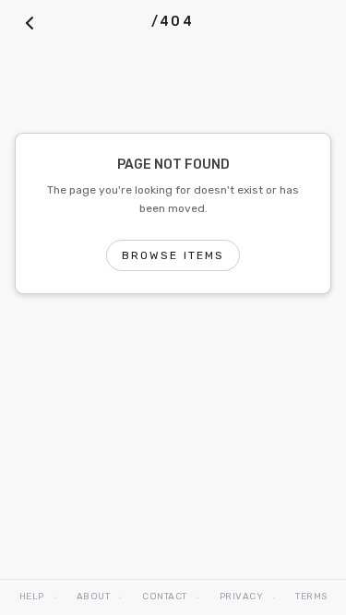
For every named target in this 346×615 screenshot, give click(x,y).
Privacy (242, 596)
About (94, 596)
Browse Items (173, 255)
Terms (311, 596)
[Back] (29, 22)
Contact (164, 596)
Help (31, 596)
